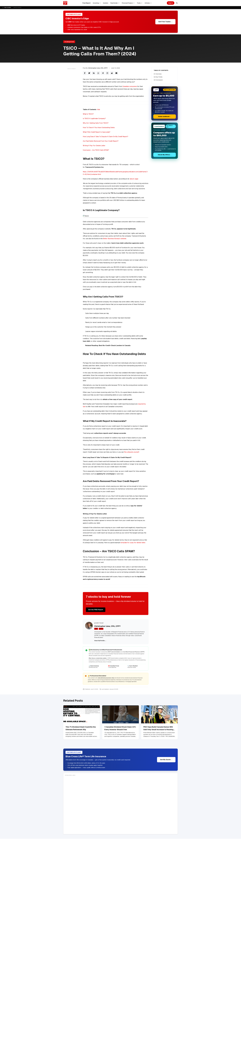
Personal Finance (127, 3)
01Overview (157, 74)
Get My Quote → (166, 760)
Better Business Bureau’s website (114, 239)
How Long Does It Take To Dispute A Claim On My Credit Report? (105, 137)
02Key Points (158, 77)
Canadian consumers (129, 86)
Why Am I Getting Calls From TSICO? (95, 123)
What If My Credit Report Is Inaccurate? (96, 132)
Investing (96, 3)
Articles (147, 3)
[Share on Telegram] (103, 73)
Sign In (170, 3)
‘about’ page (134, 179)
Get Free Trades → (165, 22)
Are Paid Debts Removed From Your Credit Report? (100, 141)
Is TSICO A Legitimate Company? (94, 118)
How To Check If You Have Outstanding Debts (99, 128)
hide (98, 109)
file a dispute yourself (131, 452)
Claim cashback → (164, 116)
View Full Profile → (100, 640)
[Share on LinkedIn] (94, 73)
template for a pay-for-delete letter (133, 543)
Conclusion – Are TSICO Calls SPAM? (96, 150)
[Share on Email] (116, 73)
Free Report (86, 3)
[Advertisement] (120, 805)
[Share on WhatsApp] (98, 73)
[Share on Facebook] (85, 73)
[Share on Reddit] (112, 73)
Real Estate (114, 3)
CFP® (101, 629)
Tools (139, 3)
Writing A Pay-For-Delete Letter (94, 146)
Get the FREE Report (95, 610)
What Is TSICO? (88, 114)
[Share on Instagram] (107, 73)
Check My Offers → (164, 155)
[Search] (177, 3)
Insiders (105, 3)
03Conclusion (158, 80)
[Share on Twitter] (89, 73)
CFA (96, 629)
